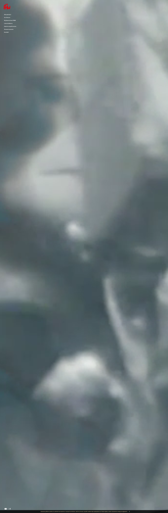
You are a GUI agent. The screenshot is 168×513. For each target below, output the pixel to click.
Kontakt (6, 32)
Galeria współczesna (10, 26)
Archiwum (7, 17)
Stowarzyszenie (8, 29)
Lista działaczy (8, 23)
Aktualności (7, 14)
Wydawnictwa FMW (10, 20)
